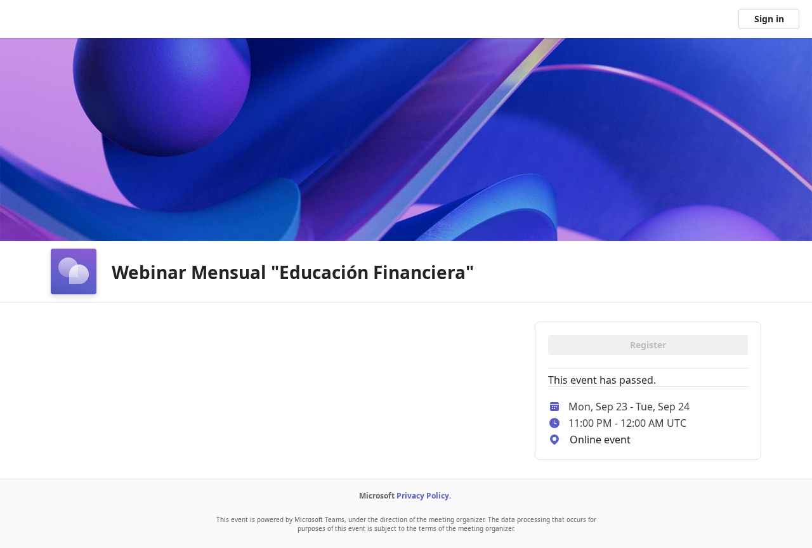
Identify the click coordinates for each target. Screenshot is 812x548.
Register (648, 345)
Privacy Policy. (423, 495)
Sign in (769, 19)
